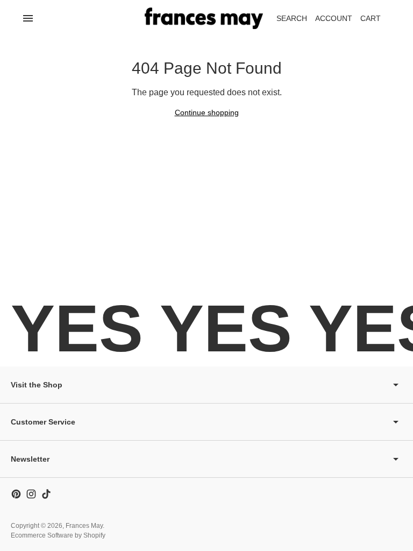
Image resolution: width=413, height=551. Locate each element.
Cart (376, 21)
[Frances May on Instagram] (31, 494)
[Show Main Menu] (28, 18)
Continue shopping (207, 112)
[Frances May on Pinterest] (16, 494)
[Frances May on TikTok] (46, 494)
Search (291, 18)
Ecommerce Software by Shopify (58, 535)
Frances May (84, 525)
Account (333, 18)
